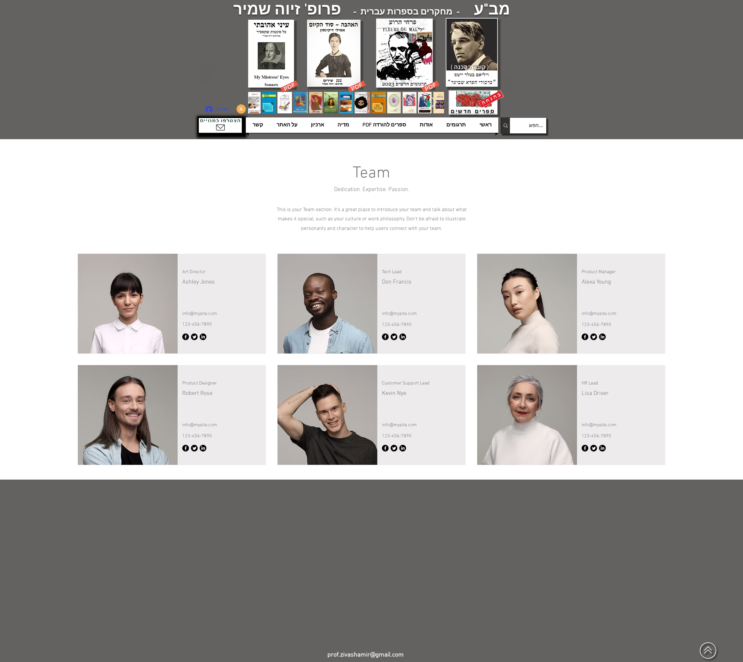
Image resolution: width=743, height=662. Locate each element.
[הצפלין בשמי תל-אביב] (223, 82)
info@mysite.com (199, 314)
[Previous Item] (258, 102)
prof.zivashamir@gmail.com (365, 655)
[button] (220, 125)
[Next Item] (434, 102)
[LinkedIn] (203, 336)
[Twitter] (194, 336)
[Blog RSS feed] (241, 109)
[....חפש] (505, 125)
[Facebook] (185, 336)
